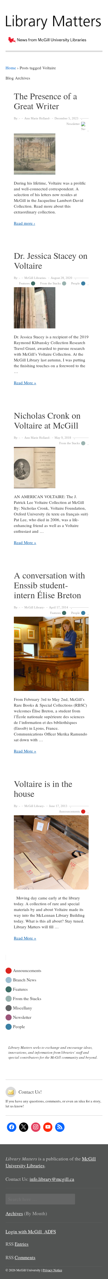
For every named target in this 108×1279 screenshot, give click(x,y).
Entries (22, 1244)
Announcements (69, 811)
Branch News (24, 979)
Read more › (24, 223)
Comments (25, 1257)
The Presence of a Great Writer (45, 101)
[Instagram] (36, 1127)
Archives (14, 1213)
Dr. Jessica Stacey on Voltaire (51, 260)
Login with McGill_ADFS (31, 1231)
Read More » (25, 382)
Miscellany (22, 1007)
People (75, 283)
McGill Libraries (34, 277)
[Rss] (60, 1127)
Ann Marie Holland (36, 118)
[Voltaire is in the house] (51, 852)
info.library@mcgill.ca (52, 1179)
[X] (24, 1127)
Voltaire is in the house (43, 788)
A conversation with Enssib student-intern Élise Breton (49, 585)
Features (24, 283)
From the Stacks (50, 283)
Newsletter (73, 123)
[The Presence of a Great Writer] (51, 154)
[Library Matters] (54, 20)
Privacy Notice (52, 1270)
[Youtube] (48, 1127)
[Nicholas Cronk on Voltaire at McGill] (51, 467)
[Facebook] (12, 1127)
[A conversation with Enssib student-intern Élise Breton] (51, 654)
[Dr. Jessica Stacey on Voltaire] (51, 307)
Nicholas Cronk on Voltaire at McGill (47, 420)
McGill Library (34, 607)
